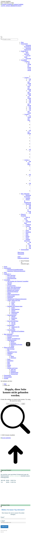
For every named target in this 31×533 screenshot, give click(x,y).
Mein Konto (21, 252)
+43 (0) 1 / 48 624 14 (14, 476)
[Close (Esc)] (1, 530)
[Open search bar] (1, 37)
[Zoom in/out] (6, 530)
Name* (2, 517)
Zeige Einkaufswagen (22, 257)
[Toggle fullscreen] (4, 530)
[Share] (3, 530)
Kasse (27, 258)
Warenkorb (21, 254)
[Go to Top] (15, 468)
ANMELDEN (4, 526)
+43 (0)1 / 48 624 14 (6, 5)
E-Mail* (3, 521)
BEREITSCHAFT (16, 5)
